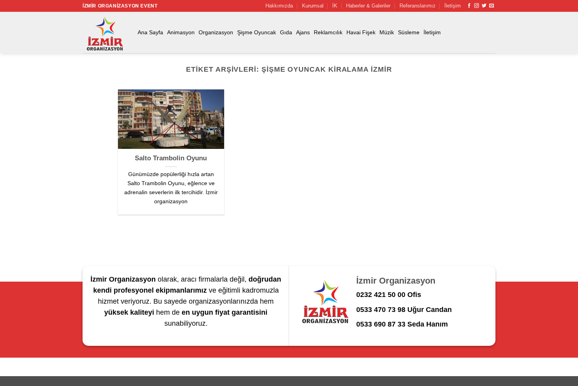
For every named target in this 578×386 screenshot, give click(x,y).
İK (334, 6)
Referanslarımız (417, 6)
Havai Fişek (361, 32)
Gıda (286, 32)
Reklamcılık (328, 32)
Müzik (386, 32)
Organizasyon (216, 32)
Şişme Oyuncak (256, 32)
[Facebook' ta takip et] (469, 6)
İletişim (452, 6)
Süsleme (409, 32)
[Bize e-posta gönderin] (491, 6)
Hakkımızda (279, 6)
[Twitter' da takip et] (484, 6)
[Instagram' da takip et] (476, 6)
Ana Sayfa (150, 32)
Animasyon (181, 32)
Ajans (303, 32)
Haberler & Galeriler (368, 6)
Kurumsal (313, 6)
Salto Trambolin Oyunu (171, 158)
